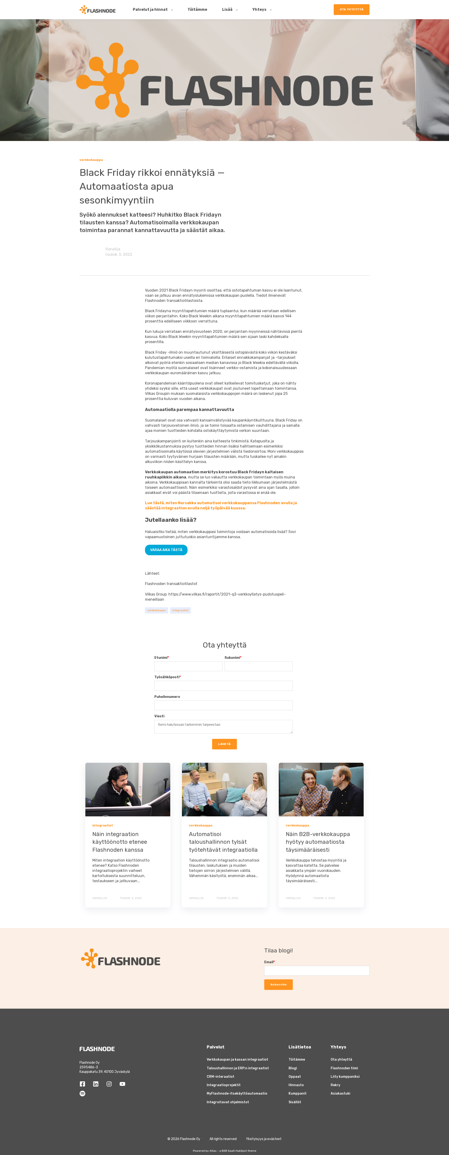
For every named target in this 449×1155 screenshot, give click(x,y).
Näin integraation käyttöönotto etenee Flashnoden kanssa (119, 842)
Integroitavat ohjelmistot (228, 1102)
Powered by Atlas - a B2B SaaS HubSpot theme (224, 1150)
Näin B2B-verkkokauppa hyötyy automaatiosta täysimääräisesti (318, 842)
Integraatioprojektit (224, 1085)
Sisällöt (295, 1102)
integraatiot (180, 610)
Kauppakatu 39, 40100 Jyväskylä (105, 1072)
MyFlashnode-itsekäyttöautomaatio (237, 1094)
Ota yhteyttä (341, 1060)
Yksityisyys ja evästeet (264, 1139)
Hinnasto (296, 1085)
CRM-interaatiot (220, 1077)
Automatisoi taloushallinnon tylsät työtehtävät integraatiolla (223, 842)
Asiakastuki (340, 1094)
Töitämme (297, 1060)
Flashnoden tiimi (344, 1068)
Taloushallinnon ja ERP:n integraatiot (238, 1068)
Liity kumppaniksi (345, 1077)
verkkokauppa (156, 610)
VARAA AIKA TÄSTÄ (166, 550)
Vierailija (112, 249)
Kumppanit (298, 1094)
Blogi (293, 1068)
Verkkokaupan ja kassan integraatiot (237, 1060)
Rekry (335, 1085)
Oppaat (295, 1077)
